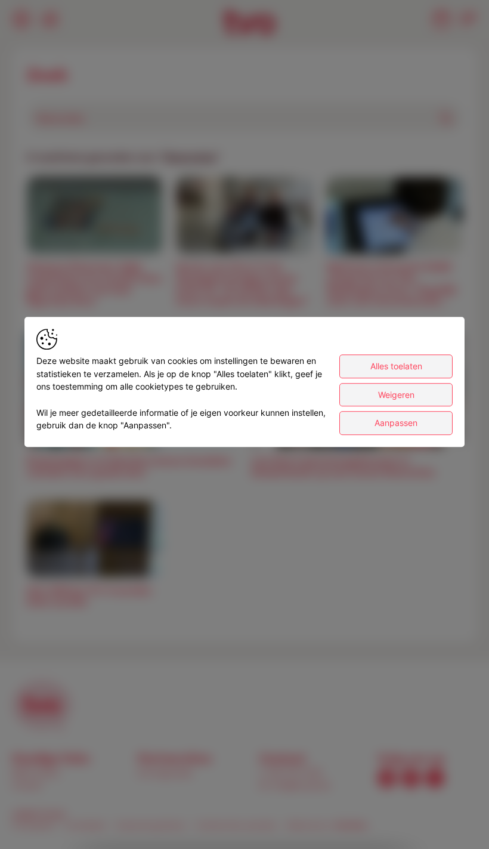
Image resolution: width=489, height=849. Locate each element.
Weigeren (396, 395)
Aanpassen (396, 423)
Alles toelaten (396, 366)
